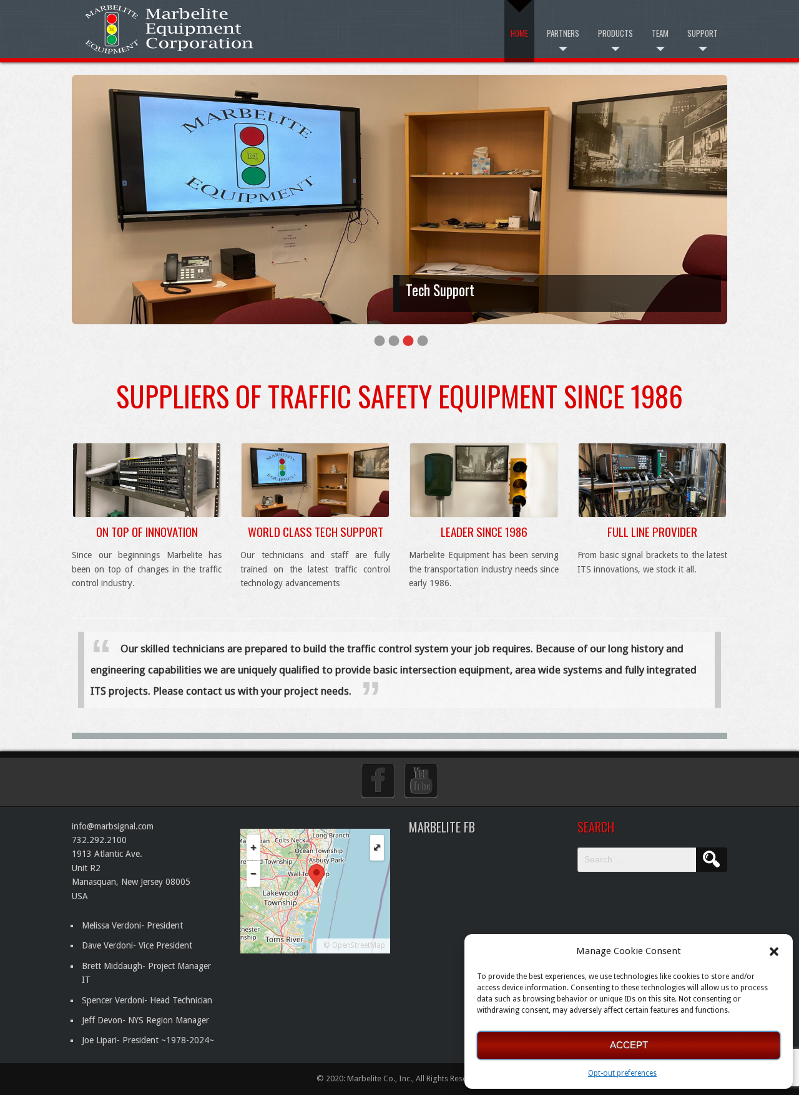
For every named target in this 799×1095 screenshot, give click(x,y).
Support (702, 33)
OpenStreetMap (358, 945)
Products (615, 33)
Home (519, 33)
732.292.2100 (99, 840)
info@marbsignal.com (113, 826)
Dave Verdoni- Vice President (137, 945)
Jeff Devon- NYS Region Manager (145, 1020)
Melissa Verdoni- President (132, 925)
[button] (774, 951)
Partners (563, 33)
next (692, 199)
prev (107, 199)
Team (660, 33)
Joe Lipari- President (120, 1040)
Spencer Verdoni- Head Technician (147, 1000)
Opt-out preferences (622, 1073)
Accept (629, 1045)
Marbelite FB (442, 827)
